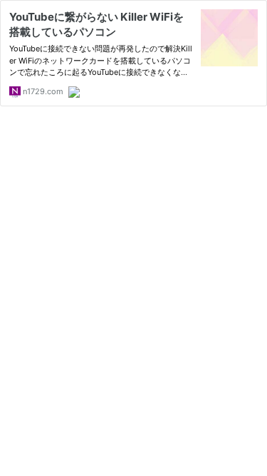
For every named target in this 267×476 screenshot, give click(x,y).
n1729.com (42, 91)
